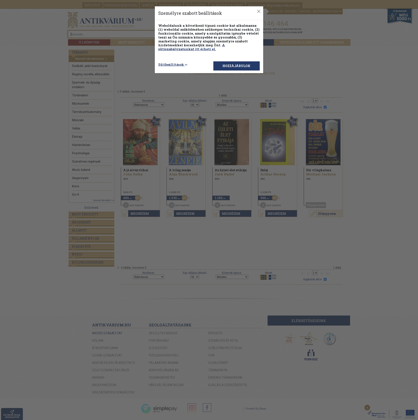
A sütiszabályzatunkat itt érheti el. (191, 47)
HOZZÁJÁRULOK (236, 66)
